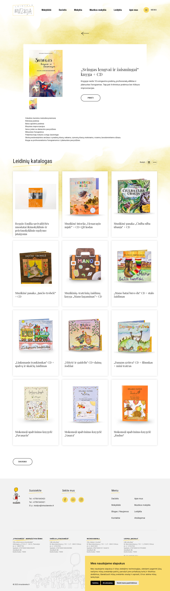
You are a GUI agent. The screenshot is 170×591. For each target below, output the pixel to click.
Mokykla (78, 10)
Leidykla (118, 10)
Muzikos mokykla (98, 10)
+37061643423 (39, 499)
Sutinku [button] (95, 583)
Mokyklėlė (46, 10)
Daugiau (22, 462)
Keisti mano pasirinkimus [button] (127, 583)
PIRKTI (91, 98)
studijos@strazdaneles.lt (44, 505)
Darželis (63, 10)
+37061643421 (39, 502)
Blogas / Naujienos (120, 511)
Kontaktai (115, 518)
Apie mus (133, 10)
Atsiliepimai (139, 518)
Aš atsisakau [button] (108, 583)
